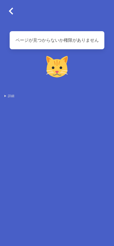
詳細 (11, 96)
